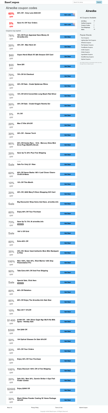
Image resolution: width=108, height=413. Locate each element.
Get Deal (67, 37)
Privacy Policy (35, 407)
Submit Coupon (83, 407)
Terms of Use (58, 407)
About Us (9, 407)
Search (99, 2)
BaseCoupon (12, 2)
